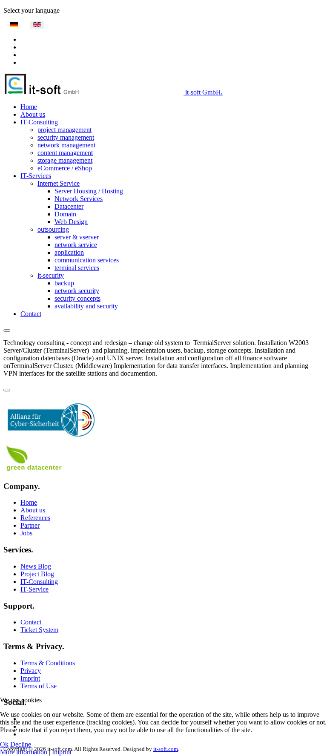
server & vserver (76, 237)
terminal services (76, 267)
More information (23, 752)
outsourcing (53, 229)
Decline (20, 744)
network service (75, 244)
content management (65, 152)
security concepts (77, 298)
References (35, 517)
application (69, 252)
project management (64, 129)
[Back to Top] (6, 390)
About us (32, 114)
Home (28, 106)
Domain (65, 214)
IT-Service (34, 589)
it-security (50, 275)
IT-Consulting (39, 122)
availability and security (86, 306)
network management (66, 145)
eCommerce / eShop (64, 168)
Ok (4, 744)
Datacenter (68, 206)
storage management (64, 160)
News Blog (35, 566)
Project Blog (37, 574)
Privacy (30, 670)
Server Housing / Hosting (88, 191)
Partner (30, 525)
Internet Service (58, 183)
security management (65, 137)
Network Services (78, 198)
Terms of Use (38, 686)
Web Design (71, 221)
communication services (86, 260)
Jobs (26, 533)
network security (76, 290)
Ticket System (39, 629)
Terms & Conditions (47, 663)
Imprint (30, 678)
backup (64, 283)
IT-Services (35, 175)
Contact (30, 313)
